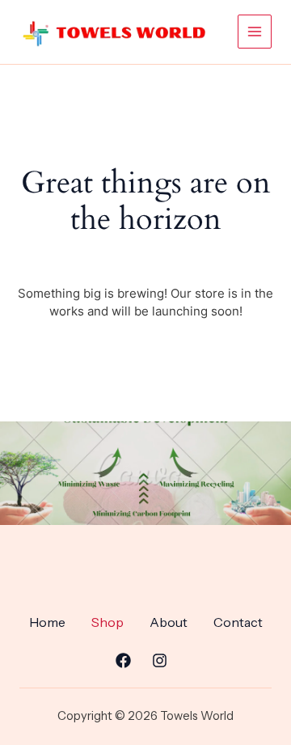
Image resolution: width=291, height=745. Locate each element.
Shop (107, 622)
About (169, 622)
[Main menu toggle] (255, 32)
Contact (238, 622)
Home (47, 622)
